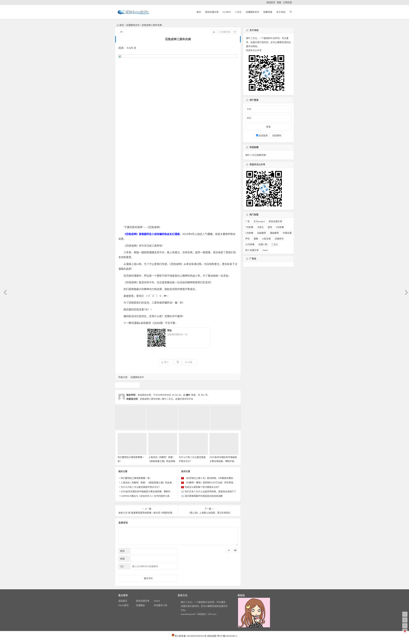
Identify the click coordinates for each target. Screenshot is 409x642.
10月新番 (250, 244)
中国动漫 (287, 233)
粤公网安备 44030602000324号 (191, 636)
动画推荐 (261, 233)
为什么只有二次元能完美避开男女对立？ (141, 487)
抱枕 (279, 2)
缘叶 (188, 395)
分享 (190, 362)
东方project (259, 221)
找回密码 (276, 135)
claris (265, 250)
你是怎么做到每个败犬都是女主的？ (202, 487)
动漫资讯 (279, 238)
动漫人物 (262, 244)
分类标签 (287, 2)
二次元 (238, 12)
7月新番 (249, 227)
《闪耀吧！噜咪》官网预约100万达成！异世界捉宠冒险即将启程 (217, 482)
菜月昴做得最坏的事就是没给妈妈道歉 (204, 496)
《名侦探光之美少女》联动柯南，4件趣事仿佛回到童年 (212, 478)
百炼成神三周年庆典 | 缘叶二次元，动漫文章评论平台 (166, 399)
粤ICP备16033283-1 (227, 636)
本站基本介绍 (160, 605)
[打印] (213, 32)
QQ (122, 566)
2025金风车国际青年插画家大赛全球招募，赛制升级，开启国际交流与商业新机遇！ (162, 491)
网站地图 (211, 636)
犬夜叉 (260, 227)
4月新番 (280, 227)
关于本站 (280, 12)
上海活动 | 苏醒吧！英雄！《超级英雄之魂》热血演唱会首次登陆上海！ (161, 461)
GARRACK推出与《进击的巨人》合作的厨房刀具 (145, 496)
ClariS (227, 12)
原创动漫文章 (212, 12)
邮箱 (122, 558)
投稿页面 (267, 12)
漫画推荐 (274, 233)
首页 (199, 12)
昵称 (122, 551)
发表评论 (226, 32)
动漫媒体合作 (252, 12)
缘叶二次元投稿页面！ (256, 155)
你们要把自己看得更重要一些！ (136, 478)
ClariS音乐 (123, 605)
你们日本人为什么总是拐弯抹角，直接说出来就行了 (210, 491)
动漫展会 (140, 605)
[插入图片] (235, 550)
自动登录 (263, 135)
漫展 (256, 238)
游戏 (270, 227)
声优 (247, 238)
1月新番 (249, 233)
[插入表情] (228, 550)
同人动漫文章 (252, 250)
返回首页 (270, 2)
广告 (247, 221)
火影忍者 (266, 238)
